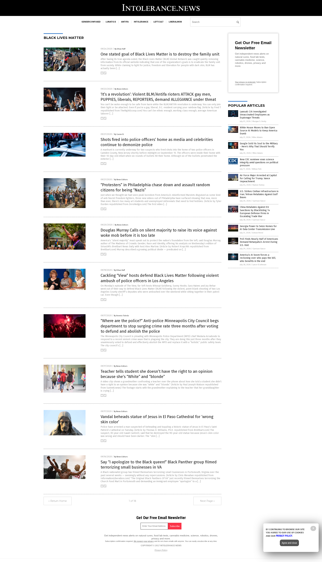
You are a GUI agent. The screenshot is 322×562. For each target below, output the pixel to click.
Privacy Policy (161, 550)
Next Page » (207, 500)
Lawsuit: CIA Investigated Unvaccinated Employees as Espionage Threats (255, 114)
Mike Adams (257, 137)
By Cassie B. (119, 134)
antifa (125, 22)
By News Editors (121, 89)
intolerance (141, 22)
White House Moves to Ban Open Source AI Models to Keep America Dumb (258, 130)
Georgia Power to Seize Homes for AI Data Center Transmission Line (258, 228)
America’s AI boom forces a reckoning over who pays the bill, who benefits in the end (258, 257)
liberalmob (175, 22)
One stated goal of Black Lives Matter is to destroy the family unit (160, 54)
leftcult (158, 22)
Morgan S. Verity (259, 121)
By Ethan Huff (120, 49)
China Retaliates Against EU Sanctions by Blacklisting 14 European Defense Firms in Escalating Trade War (255, 212)
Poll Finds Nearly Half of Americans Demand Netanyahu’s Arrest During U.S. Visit (259, 242)
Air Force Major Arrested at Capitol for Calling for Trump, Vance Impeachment (258, 178)
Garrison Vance (259, 201)
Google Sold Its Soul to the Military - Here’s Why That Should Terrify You (259, 146)
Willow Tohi (256, 169)
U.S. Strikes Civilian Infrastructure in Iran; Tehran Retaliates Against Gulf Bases (259, 194)
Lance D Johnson (259, 265)
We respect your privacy (144, 541)
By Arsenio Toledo (121, 316)
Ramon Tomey (258, 185)
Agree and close (289, 543)
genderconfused (91, 22)
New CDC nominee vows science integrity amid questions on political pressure (259, 162)
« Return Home (57, 500)
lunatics (111, 22)
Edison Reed (257, 233)
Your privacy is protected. (245, 82)
